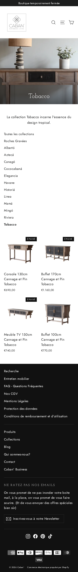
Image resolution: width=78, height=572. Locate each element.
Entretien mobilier (16, 378)
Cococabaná (13, 168)
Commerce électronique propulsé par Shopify (48, 567)
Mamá (8, 203)
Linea (7, 196)
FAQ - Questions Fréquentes (23, 386)
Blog (7, 446)
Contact (9, 461)
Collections (12, 439)
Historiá (9, 189)
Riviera (9, 217)
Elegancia (11, 175)
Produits (9, 431)
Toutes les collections (19, 134)
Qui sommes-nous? (17, 454)
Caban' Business (15, 469)
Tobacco (10, 224)
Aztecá (9, 154)
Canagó (9, 161)
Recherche (11, 371)
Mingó (8, 210)
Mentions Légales (16, 401)
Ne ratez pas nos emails (29, 485)
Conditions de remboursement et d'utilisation (36, 416)
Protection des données (20, 408)
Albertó (9, 147)
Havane (9, 182)
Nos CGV (11, 393)
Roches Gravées (15, 141)
